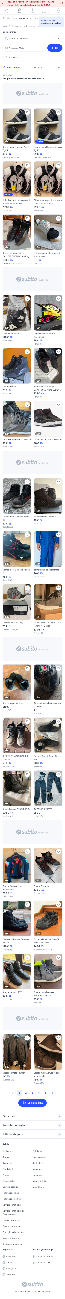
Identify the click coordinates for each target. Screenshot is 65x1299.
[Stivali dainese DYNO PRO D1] (17, 794)
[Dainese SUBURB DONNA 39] (48, 424)
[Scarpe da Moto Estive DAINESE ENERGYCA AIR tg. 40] (17, 239)
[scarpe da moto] (17, 373)
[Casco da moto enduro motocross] (48, 320)
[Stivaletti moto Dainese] (48, 503)
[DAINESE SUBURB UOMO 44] (17, 424)
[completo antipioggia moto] (48, 556)
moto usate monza (22, 18)
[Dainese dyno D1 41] (17, 320)
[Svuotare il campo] (58, 38)
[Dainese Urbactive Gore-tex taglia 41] (17, 926)
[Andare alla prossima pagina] (52, 1093)
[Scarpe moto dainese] (17, 689)
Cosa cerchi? (9, 31)
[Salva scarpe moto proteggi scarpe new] (48, 239)
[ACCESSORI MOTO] (48, 794)
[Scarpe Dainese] (48, 873)
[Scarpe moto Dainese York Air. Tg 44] (17, 133)
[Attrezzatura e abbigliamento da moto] (48, 689)
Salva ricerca (13, 67)
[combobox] (32, 38)
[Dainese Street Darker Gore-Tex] (48, 742)
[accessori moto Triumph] (17, 1059)
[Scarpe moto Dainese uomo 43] (17, 503)
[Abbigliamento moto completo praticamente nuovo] (17, 186)
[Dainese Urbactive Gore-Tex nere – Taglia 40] (48, 926)
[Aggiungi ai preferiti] (27, 112)
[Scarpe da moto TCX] (17, 979)
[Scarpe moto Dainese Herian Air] (17, 556)
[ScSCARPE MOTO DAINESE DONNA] (17, 742)
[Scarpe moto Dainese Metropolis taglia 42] (48, 979)
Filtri (55, 47)
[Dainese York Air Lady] (17, 609)
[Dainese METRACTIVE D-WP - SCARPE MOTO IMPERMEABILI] (48, 609)
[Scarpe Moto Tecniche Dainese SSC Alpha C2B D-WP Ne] (48, 373)
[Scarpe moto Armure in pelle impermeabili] (48, 1059)
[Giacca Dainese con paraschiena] (17, 873)
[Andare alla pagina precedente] (12, 1093)
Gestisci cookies (10, 1186)
